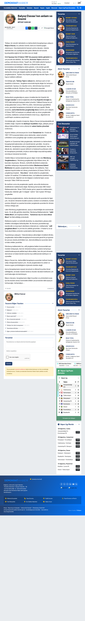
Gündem (29, 8)
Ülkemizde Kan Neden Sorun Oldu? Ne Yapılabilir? (73, 61)
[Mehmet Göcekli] (61, 20)
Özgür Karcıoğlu (71, 58)
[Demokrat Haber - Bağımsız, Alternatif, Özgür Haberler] (16, 2)
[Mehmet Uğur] (61, 277)
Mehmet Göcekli (71, 17)
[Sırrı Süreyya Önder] (61, 74)
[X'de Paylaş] (29, 28)
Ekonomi (54, 8)
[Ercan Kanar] (61, 52)
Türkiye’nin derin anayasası (15, 325)
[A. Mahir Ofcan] (61, 91)
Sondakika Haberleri (10, 8)
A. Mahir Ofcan (71, 89)
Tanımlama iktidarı (12, 328)
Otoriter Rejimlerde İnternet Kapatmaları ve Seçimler (72, 29)
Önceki (8, 288)
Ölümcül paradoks (12, 322)
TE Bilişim (78, 510)
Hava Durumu (30, 498)
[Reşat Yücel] (61, 99)
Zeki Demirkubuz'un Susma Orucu (72, 45)
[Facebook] (61, 484)
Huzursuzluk (11, 307)
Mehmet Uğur (70, 34)
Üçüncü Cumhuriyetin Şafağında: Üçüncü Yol (73, 100)
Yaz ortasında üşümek (13, 319)
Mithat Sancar (24, 22)
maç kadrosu (44, 509)
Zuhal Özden (70, 42)
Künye (5, 508)
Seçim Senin (69, 84)
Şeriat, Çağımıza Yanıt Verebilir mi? (73, 116)
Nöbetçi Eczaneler (12, 498)
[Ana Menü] (80, 8)
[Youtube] (73, 484)
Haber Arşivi (48, 501)
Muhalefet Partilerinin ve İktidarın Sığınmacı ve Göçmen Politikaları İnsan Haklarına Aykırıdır (73, 53)
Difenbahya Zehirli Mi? (39, 508)
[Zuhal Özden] (61, 44)
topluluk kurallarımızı (20, 369)
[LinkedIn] (70, 484)
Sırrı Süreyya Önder (72, 72)
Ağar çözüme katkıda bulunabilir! (17, 331)
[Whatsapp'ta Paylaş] (32, 28)
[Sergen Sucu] (61, 107)
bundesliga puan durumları (33, 509)
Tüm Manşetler (11, 501)
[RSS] (76, 484)
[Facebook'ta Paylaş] (26, 28)
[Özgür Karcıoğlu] (61, 60)
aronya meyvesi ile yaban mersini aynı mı (14, 509)
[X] (64, 484)
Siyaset (36, 8)
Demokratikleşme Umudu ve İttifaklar (72, 92)
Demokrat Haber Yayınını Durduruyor (72, 21)
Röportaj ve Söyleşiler (14, 508)
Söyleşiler (22, 8)
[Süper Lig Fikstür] (79, 424)
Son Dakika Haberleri (31, 501)
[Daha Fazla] (36, 28)
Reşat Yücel (70, 97)
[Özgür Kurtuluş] (61, 28)
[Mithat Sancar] (10, 19)
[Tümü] (79, 14)
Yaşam (42, 8)
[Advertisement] (68, 197)
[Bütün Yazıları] (53, 303)
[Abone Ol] (49, 28)
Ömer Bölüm (70, 81)
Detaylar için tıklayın (69, 418)
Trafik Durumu (49, 498)
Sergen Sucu (70, 105)
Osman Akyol (70, 113)
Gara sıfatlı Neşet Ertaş (71, 75)
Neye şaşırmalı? (12, 316)
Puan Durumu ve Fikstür (70, 498)
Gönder (8, 363)
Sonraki (49, 288)
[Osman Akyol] (61, 115)
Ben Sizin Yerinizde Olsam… (72, 108)
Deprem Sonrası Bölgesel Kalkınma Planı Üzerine (71, 37)
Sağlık (48, 8)
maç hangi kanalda (9, 511)
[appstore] (64, 488)
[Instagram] (67, 484)
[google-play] (72, 488)
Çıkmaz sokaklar (12, 313)
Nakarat (9, 310)
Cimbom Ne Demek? (26, 508)
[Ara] (78, 8)
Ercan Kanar (70, 50)
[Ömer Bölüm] (61, 83)
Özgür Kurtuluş (71, 26)
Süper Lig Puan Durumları (67, 8)
